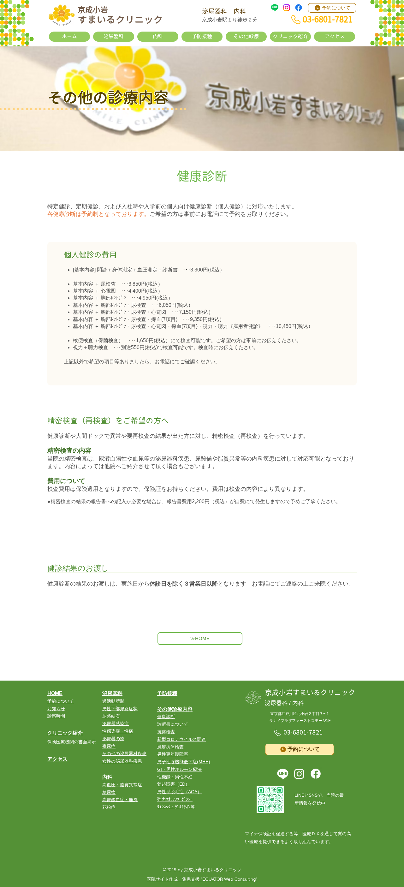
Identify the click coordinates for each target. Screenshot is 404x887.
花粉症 (109, 807)
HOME (54, 693)
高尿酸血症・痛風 (120, 799)
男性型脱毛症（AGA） (179, 791)
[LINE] (274, 7)
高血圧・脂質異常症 (122, 784)
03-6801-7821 (303, 732)
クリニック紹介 (65, 732)
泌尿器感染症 (115, 723)
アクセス (57, 759)
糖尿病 (109, 792)
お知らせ (56, 708)
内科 (107, 777)
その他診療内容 (175, 709)
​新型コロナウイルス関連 (181, 739)
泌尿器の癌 (113, 738)
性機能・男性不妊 (175, 776)
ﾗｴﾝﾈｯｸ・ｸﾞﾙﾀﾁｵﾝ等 (176, 806)
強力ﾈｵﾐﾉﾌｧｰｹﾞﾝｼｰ (175, 799)
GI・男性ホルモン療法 (179, 769)
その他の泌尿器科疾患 (124, 753)
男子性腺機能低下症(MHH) (183, 761)
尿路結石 (111, 715)
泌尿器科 (112, 693)
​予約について (60, 701)
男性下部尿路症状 (120, 708)
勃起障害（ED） (173, 784)
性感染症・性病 (117, 731)
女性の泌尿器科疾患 (122, 761)
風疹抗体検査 (170, 746)
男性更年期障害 (172, 754)
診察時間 (56, 715)
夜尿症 (109, 746)
